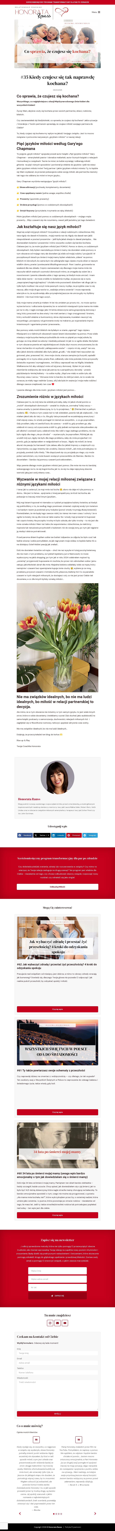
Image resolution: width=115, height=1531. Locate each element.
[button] (96, 12)
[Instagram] (50, 1323)
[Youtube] (65, 1323)
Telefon (20, 1368)
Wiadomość (22, 1378)
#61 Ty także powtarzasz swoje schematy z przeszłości (51, 1070)
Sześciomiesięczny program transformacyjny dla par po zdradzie (57, 2)
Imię (19, 1349)
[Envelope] (57, 1323)
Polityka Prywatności (73, 1527)
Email (19, 1358)
